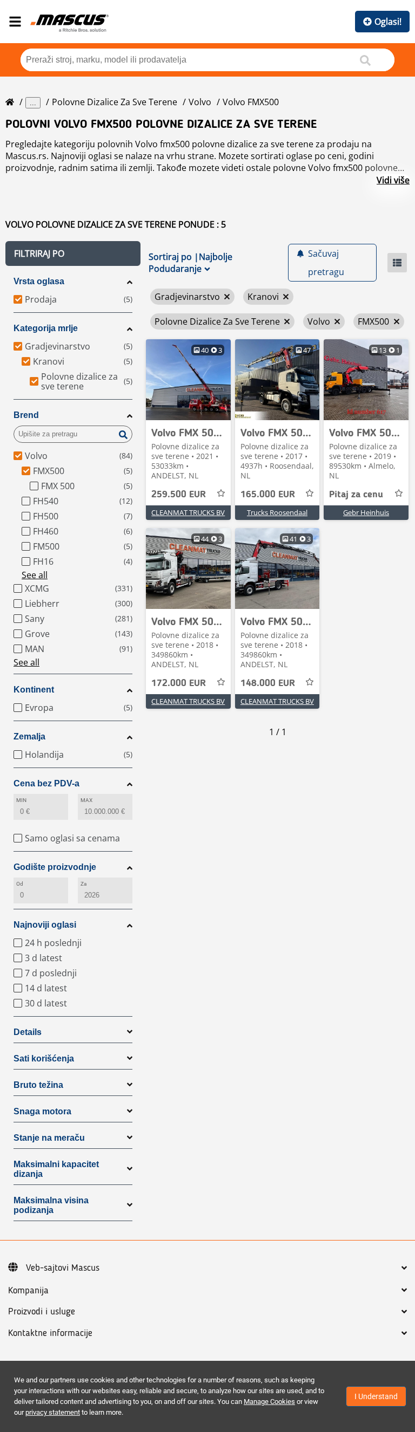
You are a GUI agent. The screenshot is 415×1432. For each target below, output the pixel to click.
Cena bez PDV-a (46, 783)
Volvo (200, 102)
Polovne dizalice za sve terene (114, 102)
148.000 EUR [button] (267, 683)
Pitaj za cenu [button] (356, 494)
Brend (26, 415)
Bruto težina (38, 1085)
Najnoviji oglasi (45, 924)
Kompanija (28, 1291)
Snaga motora (42, 1111)
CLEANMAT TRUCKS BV (188, 512)
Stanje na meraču (49, 1137)
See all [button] (35, 575)
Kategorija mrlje (46, 328)
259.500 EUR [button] (178, 494)
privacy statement (52, 1412)
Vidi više (393, 180)
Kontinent (34, 689)
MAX (86, 800)
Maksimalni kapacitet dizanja (56, 1169)
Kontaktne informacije (50, 1333)
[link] (188, 379)
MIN (21, 800)
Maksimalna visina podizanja (51, 1205)
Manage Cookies (269, 1401)
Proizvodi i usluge (41, 1312)
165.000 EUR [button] (267, 494)
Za (83, 884)
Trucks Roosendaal (277, 512)
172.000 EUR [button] (178, 683)
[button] (72, 253)
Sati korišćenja (44, 1058)
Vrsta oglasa (39, 281)
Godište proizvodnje (55, 867)
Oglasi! (387, 22)
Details (28, 1032)
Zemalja (29, 736)
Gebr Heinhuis (366, 512)
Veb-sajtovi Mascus (62, 1268)
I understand (376, 1396)
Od (19, 884)
